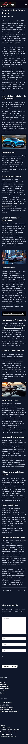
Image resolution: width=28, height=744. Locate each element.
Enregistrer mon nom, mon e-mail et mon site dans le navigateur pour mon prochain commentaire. (14, 659)
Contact (2, 725)
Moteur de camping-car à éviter (9, 711)
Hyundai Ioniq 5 (6, 206)
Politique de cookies (6, 734)
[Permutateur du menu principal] (26, 4)
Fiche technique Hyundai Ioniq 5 (13, 328)
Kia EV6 (23, 326)
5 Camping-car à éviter (6, 707)
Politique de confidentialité (8, 736)
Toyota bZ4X (17, 203)
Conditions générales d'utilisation (10, 730)
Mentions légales (5, 727)
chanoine (2, 682)
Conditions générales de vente (9, 732)
